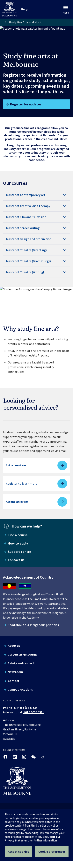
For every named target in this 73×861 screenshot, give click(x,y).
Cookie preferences (51, 852)
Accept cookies (18, 852)
